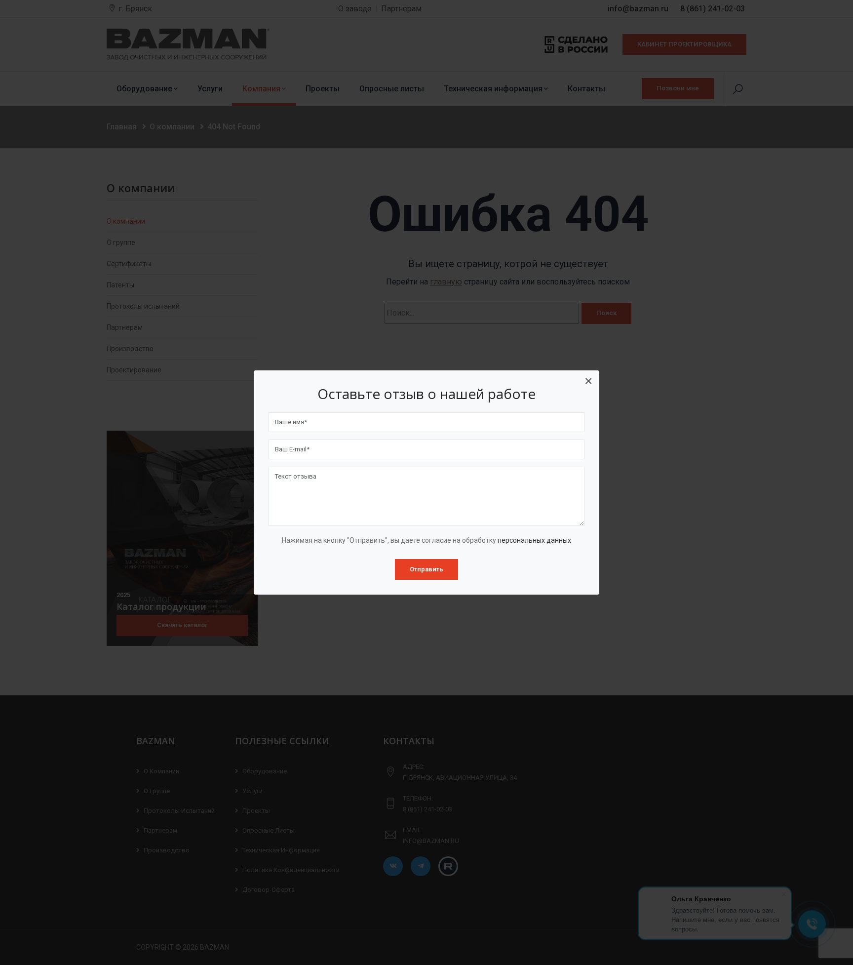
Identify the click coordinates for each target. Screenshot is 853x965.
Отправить (426, 569)
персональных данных (534, 540)
